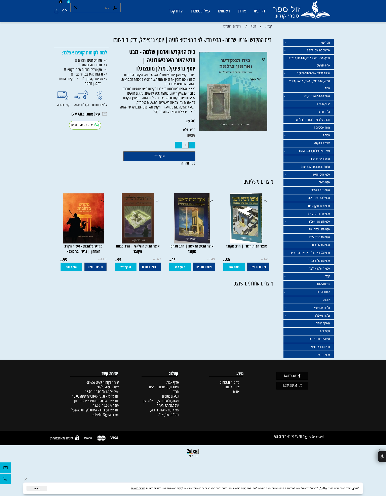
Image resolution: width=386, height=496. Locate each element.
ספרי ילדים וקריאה (321, 174)
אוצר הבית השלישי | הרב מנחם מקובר (138, 248)
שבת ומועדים (323, 292)
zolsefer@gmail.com (105, 414)
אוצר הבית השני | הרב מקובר (246, 246)
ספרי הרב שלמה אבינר (319, 261)
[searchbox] (95, 7)
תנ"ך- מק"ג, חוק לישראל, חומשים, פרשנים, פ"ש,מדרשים (309, 61)
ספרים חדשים (323, 355)
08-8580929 (94, 382)
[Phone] (5, 480)
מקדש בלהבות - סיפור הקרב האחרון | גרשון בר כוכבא (83, 248)
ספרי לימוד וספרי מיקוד (319, 198)
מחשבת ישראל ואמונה (319, 159)
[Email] (5, 468)
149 (266, 259)
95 (173, 260)
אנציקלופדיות (323, 104)
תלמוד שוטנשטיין (322, 308)
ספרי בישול (324, 182)
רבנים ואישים (323, 284)
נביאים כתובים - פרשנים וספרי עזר (313, 73)
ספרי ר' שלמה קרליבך (319, 268)
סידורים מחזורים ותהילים (318, 50)
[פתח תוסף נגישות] (382, 456)
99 (186, 130)
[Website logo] (301, 11)
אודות (242, 11)
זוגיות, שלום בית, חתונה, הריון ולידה (313, 120)
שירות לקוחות (231, 387)
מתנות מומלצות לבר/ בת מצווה (315, 167)
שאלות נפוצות (200, 11)
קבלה (327, 276)
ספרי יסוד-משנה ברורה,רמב (316, 96)
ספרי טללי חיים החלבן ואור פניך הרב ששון (310, 253)
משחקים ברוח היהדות (319, 339)
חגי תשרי (325, 42)
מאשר (36, 488)
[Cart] (56, 11)
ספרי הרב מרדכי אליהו (319, 237)
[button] (234, 267)
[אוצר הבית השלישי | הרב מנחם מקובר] (138, 242)
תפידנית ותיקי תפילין (320, 347)
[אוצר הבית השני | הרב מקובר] (246, 242)
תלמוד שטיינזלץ (322, 315)
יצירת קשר (176, 11)
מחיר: (191, 129)
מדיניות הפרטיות (138, 488)
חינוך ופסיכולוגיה (322, 127)
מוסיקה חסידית (323, 323)
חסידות (326, 135)
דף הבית (259, 11)
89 (193, 135)
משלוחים (224, 11)
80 (228, 260)
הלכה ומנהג (324, 112)
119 (104, 259)
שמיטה (326, 300)
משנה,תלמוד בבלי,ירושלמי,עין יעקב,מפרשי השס (309, 84)
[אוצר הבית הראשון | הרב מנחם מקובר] (192, 242)
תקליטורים (325, 331)
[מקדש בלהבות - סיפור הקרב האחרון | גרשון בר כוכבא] (83, 242)
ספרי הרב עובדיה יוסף (319, 229)
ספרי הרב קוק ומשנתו (319, 221)
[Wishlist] (64, 11)
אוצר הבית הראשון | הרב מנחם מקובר (192, 248)
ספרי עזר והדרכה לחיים (319, 214)
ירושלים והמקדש (322, 143)
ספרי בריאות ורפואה (320, 190)
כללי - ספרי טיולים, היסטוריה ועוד (314, 151)
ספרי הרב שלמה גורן (320, 245)
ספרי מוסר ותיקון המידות (318, 206)
